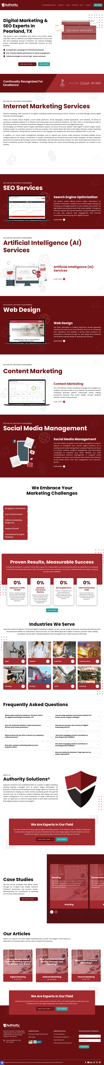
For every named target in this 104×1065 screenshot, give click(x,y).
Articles (68, 5)
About (81, 5)
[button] (2, 1063)
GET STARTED (98, 5)
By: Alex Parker (18, 979)
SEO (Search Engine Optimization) (38, 1034)
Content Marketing (59, 1034)
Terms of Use (34, 1062)
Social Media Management (61, 1037)
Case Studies (74, 5)
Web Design (31, 1037)
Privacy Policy (26, 1062)
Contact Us (88, 5)
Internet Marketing (52, 976)
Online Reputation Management (63, 1043)
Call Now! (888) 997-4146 (13, 1040)
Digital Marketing (18, 977)
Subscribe (84, 1047)
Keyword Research (59, 1040)
